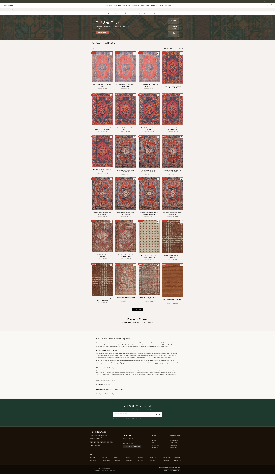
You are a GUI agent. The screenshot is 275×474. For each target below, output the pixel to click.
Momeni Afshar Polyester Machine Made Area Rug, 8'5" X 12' (149, 213)
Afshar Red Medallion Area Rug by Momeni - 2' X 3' (172, 86)
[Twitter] (95, 442)
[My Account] (267, 5)
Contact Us (154, 450)
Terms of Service (139, 418)
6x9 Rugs (128, 457)
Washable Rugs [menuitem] (145, 5)
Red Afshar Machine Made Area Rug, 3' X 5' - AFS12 (125, 85)
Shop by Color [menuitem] (126, 5)
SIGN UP (158, 414)
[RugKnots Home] (105, 432)
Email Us (138, 446)
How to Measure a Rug (175, 435)
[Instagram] (98, 442)
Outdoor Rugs (117, 460)
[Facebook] (91, 442)
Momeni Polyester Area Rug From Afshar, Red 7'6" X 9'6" (172, 128)
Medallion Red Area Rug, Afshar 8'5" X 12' (102, 170)
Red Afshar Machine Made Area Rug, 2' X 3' (102, 85)
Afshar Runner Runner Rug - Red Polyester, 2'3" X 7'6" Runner (102, 128)
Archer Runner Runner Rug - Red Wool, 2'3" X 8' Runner (102, 299)
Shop (8, 9)
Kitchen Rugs (93, 460)
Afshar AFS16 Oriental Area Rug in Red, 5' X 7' (149, 128)
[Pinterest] (101, 442)
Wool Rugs (140, 460)
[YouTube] (108, 442)
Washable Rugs (177, 460)
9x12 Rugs (104, 457)
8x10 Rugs (92, 457)
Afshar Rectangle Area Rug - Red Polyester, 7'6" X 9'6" (125, 255)
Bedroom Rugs (177, 457)
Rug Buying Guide (174, 440)
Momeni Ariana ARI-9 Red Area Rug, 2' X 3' (149, 298)
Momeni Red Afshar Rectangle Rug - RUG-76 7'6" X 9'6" (126, 213)
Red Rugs (13, 9)
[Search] (264, 5)
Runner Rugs (153, 457)
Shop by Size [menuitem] (109, 5)
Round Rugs (140, 457)
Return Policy (155, 447)
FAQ (153, 442)
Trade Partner (155, 437)
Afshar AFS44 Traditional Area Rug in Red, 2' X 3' (102, 255)
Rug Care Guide (173, 445)
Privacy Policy (132, 418)
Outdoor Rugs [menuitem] (154, 5)
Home (4, 9)
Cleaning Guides (173, 447)
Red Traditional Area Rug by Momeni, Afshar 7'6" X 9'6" (149, 85)
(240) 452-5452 (127, 435)
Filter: (93, 48)
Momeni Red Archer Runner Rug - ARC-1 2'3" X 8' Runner (149, 256)
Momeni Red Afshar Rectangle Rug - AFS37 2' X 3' (126, 171)
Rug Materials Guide (174, 442)
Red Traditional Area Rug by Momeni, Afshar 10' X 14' (172, 213)
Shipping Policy (155, 445)
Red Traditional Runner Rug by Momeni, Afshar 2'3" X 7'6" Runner (149, 171)
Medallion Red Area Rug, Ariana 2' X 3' (126, 298)
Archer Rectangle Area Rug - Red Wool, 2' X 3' (172, 256)
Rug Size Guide (173, 437)
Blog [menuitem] (161, 5)
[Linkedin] (111, 442)
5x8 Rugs (116, 457)
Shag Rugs (152, 460)
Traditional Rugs (165, 460)
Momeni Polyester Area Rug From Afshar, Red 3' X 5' (172, 171)
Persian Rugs (129, 460)
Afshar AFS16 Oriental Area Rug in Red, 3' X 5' (125, 128)
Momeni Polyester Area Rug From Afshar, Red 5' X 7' (102, 213)
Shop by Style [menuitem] (117, 5)
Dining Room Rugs (106, 460)
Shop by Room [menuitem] (135, 5)
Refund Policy (112, 470)
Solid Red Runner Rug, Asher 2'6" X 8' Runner (172, 300)
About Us (154, 435)
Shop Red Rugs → (102, 32)
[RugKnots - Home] (8, 5)
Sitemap (154, 440)
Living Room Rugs (166, 457)
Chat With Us (129, 446)
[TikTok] (104, 442)
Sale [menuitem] (166, 5)
